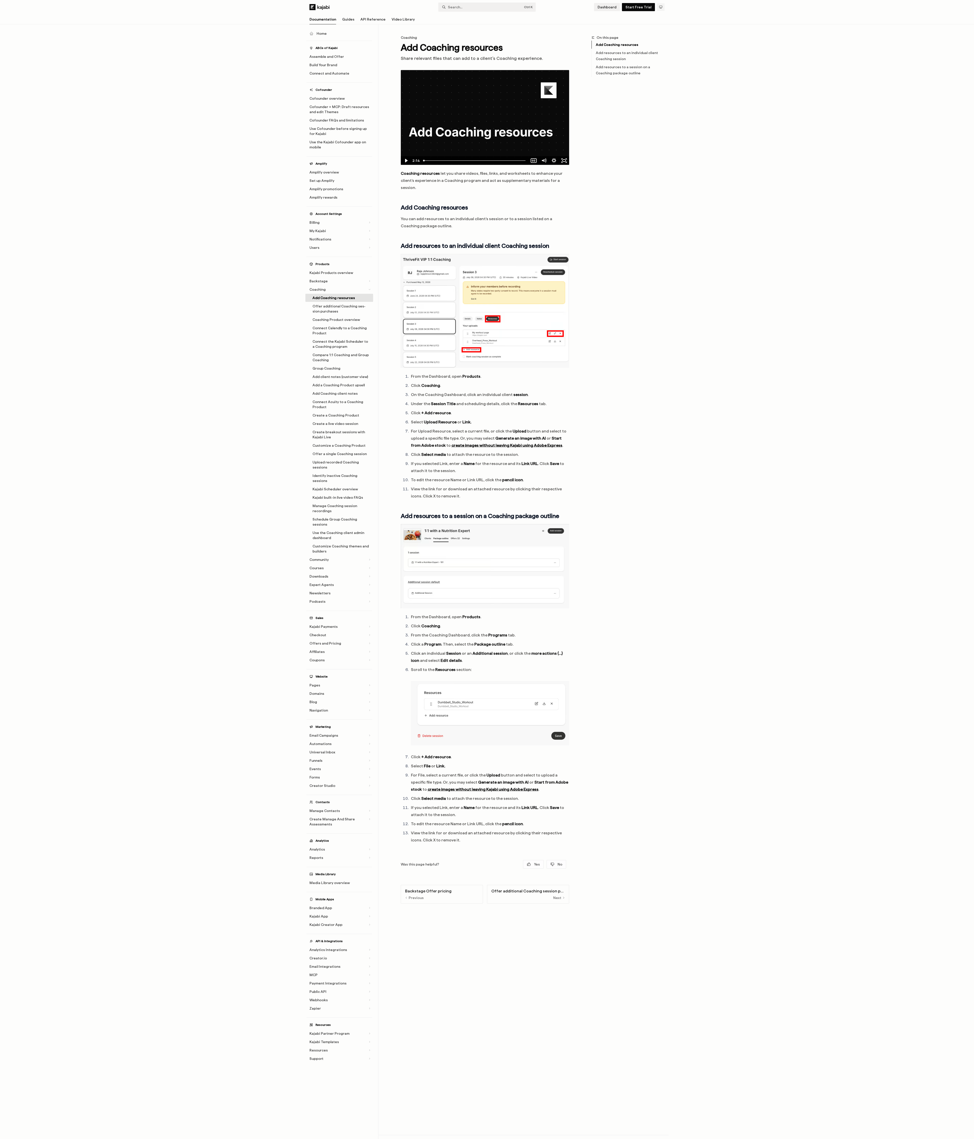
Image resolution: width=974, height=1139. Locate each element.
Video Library (403, 19)
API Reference (373, 19)
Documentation (322, 19)
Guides (348, 19)
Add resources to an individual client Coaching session (627, 56)
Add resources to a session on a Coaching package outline (623, 70)
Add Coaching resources (617, 45)
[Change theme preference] (661, 7)
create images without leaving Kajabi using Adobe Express (506, 445)
